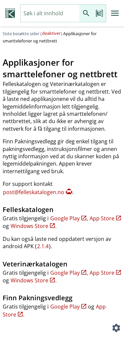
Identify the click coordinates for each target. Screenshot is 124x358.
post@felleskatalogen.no (33, 192)
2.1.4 (43, 246)
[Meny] (115, 13)
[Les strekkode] (99, 13)
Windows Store (29, 226)
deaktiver (51, 33)
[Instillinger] (116, 328)
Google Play (65, 218)
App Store (102, 218)
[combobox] (50, 13)
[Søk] (86, 13)
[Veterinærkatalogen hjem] (10, 13)
